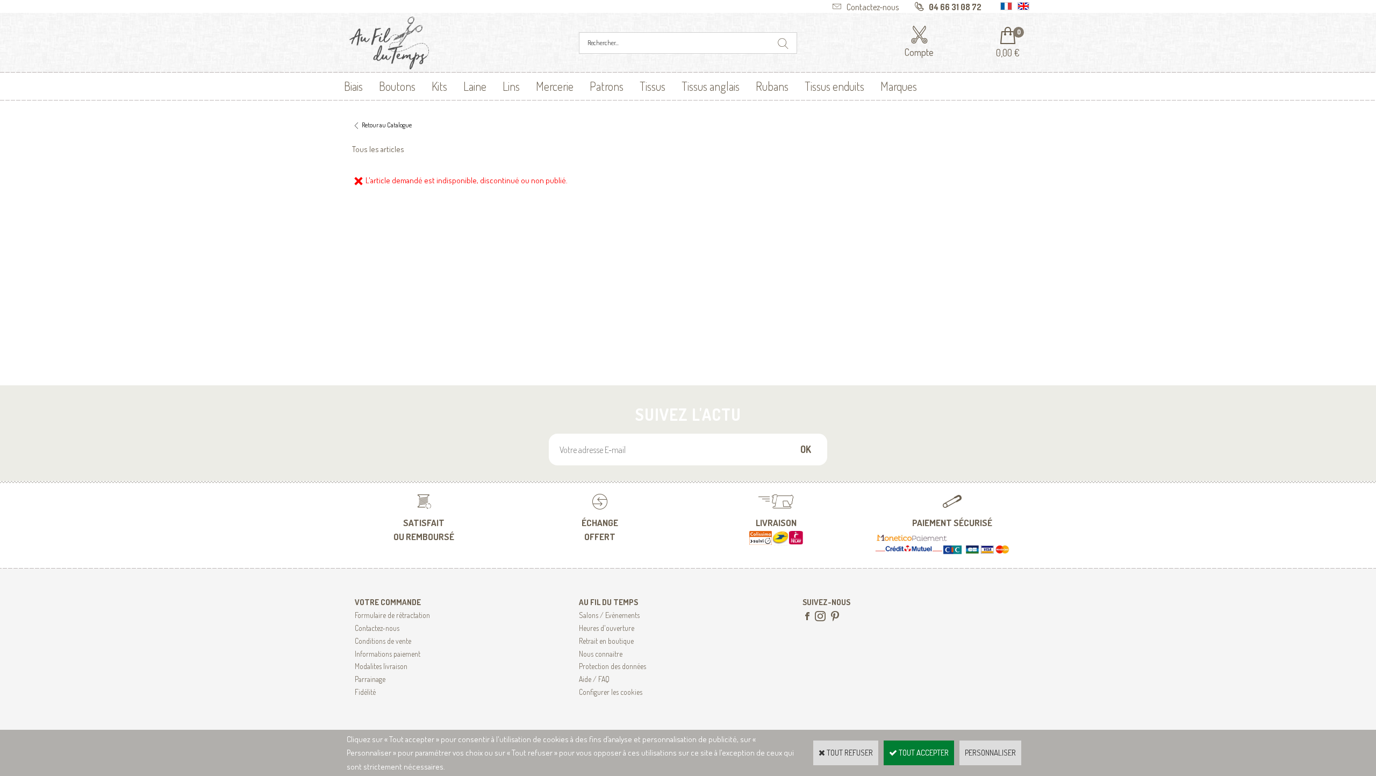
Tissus (652, 86)
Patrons (607, 86)
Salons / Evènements (609, 615)
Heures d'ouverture (606, 628)
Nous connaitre (600, 653)
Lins (511, 86)
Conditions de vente (383, 640)
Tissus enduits (834, 86)
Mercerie (555, 86)
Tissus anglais (711, 86)
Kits (439, 86)
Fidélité (365, 691)
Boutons (397, 86)
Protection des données (612, 666)
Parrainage (370, 679)
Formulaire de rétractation (392, 615)
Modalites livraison (381, 666)
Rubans (772, 86)
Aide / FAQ (594, 679)
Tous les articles (378, 149)
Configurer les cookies (610, 691)
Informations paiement (387, 653)
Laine (474, 86)
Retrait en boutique (606, 640)
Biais (353, 86)
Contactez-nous (377, 628)
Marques (898, 86)
